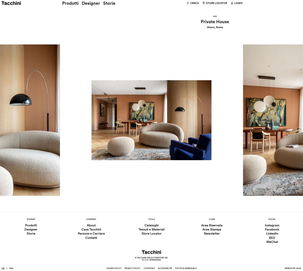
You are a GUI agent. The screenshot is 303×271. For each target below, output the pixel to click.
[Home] (13, 3)
